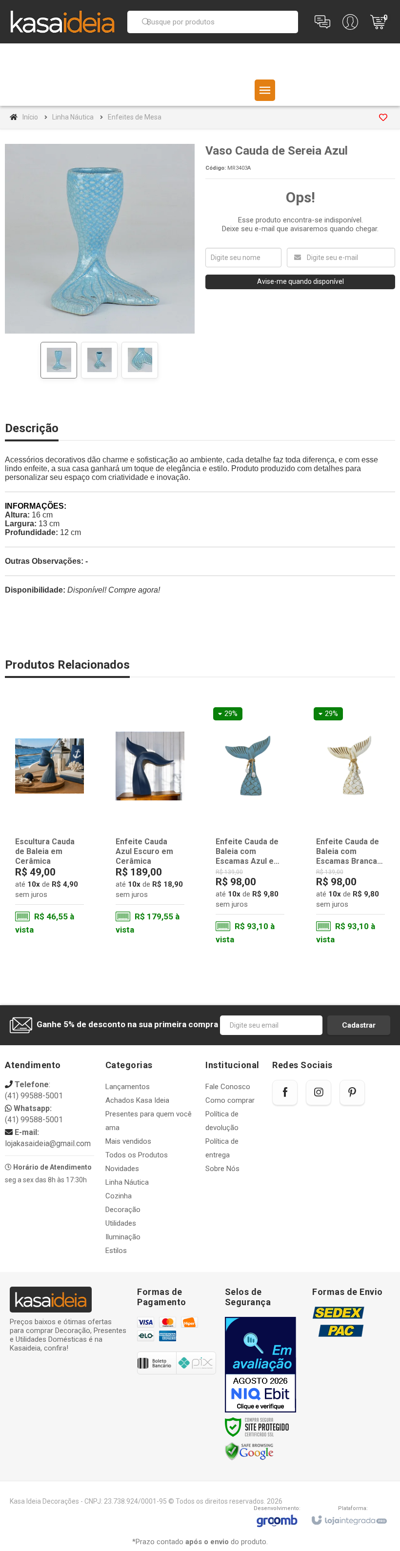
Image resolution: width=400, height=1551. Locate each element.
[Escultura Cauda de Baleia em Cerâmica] (49, 822)
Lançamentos (127, 1086)
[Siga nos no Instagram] (318, 1092)
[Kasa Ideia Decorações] (62, 21)
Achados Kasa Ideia (137, 1100)
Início (30, 117)
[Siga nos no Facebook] (285, 1092)
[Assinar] (358, 1025)
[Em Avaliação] (260, 1364)
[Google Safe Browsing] (249, 1451)
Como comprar (230, 1100)
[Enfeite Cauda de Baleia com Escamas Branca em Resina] (350, 827)
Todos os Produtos (136, 1155)
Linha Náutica (73, 117)
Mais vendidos (128, 1141)
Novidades (122, 1168)
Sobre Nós (222, 1168)
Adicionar (62, 897)
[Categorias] (265, 90)
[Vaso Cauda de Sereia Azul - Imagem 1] (58, 360)
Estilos (116, 1250)
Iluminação (122, 1237)
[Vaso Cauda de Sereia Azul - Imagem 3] (139, 360)
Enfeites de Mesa (134, 117)
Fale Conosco (227, 1086)
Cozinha (118, 1196)
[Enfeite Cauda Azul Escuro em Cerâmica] (150, 822)
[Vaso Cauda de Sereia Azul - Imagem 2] (99, 360)
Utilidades (120, 1223)
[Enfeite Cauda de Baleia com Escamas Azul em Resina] (250, 827)
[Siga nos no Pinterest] (352, 1092)
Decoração (122, 1209)
